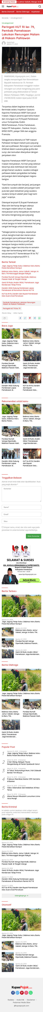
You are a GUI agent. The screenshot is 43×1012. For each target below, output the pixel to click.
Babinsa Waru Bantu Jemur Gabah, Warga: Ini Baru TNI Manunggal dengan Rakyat (20, 272)
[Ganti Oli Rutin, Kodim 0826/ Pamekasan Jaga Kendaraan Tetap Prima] (32, 356)
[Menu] (3, 6)
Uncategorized (7, 23)
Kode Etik (20, 1000)
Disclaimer (31, 1000)
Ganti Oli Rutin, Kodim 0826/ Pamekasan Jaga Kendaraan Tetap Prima (20, 283)
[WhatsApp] (31, 993)
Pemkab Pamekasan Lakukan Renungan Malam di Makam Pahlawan (19, 303)
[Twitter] (17, 993)
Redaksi (11, 1000)
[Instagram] (26, 993)
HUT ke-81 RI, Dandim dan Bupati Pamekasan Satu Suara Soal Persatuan (20, 295)
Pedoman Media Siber (21, 1002)
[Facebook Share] (20, 318)
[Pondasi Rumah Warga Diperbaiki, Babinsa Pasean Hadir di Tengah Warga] (11, 356)
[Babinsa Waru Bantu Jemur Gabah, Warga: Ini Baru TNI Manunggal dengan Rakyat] (32, 333)
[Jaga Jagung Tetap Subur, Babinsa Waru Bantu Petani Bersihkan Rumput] (11, 333)
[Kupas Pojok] (12, 6)
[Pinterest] (22, 993)
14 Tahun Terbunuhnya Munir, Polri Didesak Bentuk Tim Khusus (24, 771)
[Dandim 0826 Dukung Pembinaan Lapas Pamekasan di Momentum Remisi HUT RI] (11, 378)
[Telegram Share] (34, 318)
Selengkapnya (21, 896)
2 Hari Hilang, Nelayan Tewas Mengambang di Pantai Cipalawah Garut (23, 763)
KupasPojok (10, 42)
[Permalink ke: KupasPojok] (4, 43)
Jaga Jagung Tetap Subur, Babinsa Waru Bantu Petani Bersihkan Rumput (21, 267)
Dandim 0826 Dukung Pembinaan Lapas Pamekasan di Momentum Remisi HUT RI (18, 289)
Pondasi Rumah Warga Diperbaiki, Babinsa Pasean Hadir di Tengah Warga (19, 278)
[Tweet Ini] (25, 318)
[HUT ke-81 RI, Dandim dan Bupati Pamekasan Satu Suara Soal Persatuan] (32, 378)
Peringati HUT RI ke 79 (11, 308)
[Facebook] (13, 993)
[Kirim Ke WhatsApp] (39, 318)
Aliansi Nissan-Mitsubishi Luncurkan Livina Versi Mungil (23, 797)
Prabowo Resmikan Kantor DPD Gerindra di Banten (23, 780)
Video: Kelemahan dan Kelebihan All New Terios (23, 789)
